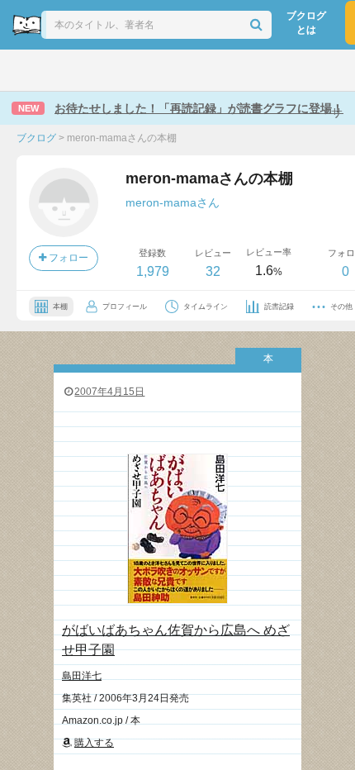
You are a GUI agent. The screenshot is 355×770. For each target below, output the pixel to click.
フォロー (67, 258)
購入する (94, 743)
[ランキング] (114, 70)
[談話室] (201, 70)
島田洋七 (82, 676)
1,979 (152, 271)
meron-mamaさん (172, 202)
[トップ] (27, 70)
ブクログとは (306, 23)
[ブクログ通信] (244, 70)
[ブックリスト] (159, 70)
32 (213, 271)
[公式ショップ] (291, 70)
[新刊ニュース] (69, 70)
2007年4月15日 (109, 391)
